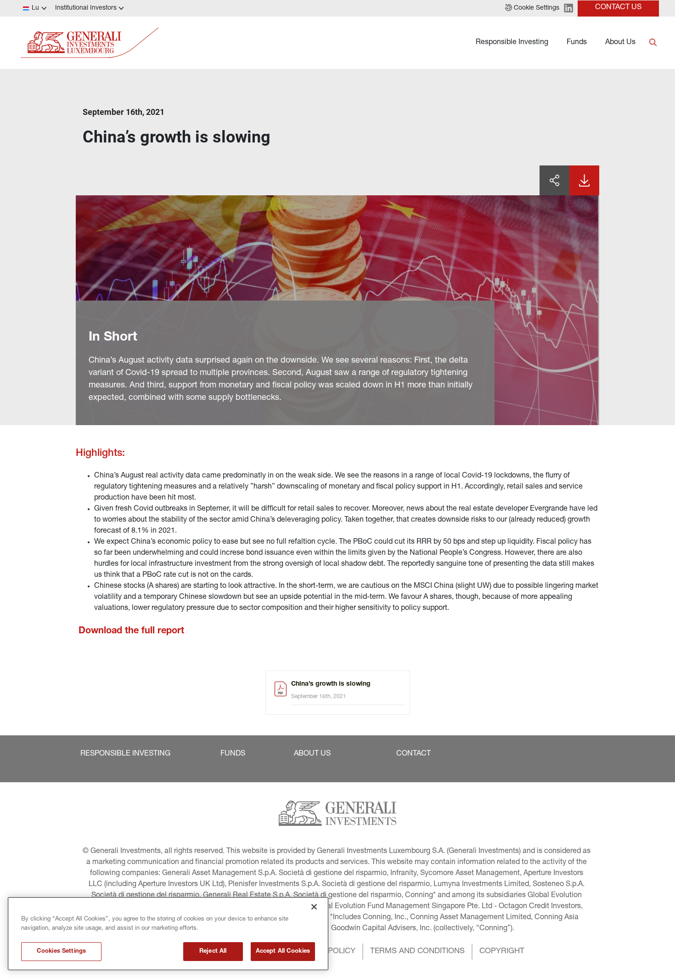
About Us (620, 42)
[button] (532, 8)
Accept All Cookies (283, 952)
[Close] (314, 907)
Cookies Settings (61, 952)
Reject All (212, 952)
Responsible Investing (512, 42)
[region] (168, 934)
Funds (577, 42)
